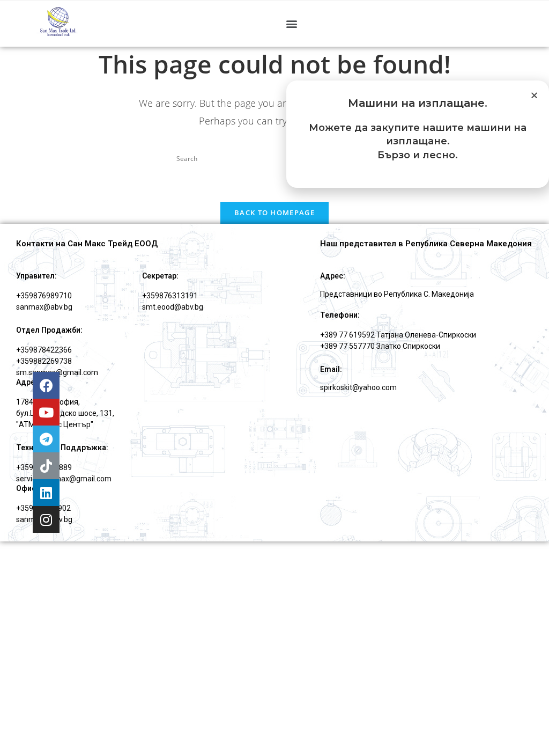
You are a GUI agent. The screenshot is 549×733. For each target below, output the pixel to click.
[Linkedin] (46, 492)
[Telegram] (46, 439)
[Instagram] (46, 519)
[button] (291, 23)
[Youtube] (46, 412)
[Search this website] (274, 158)
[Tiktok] (46, 465)
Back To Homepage (274, 212)
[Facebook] (46, 385)
